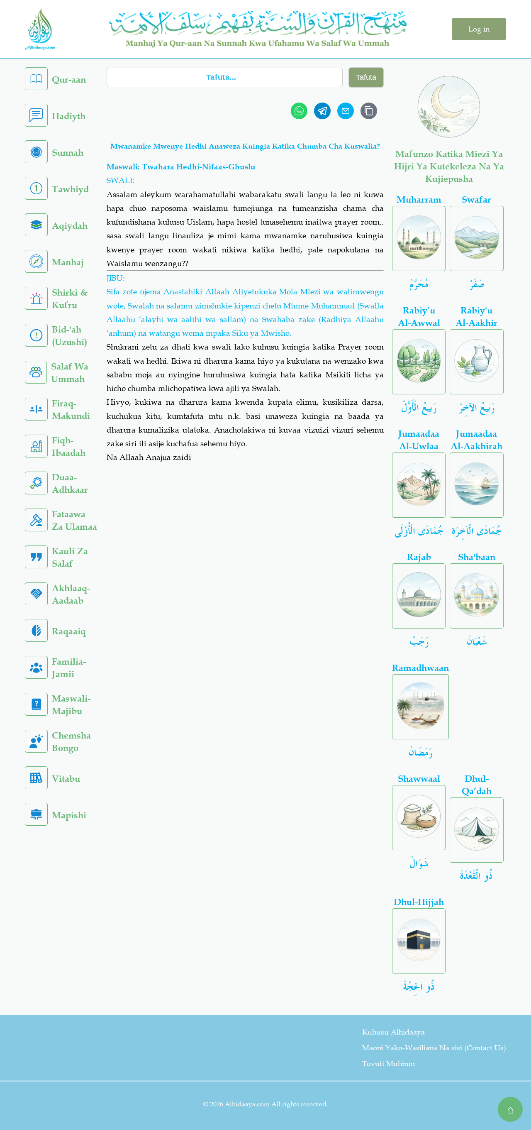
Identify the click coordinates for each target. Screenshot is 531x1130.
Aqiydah (70, 225)
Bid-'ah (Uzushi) (69, 335)
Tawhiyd (70, 189)
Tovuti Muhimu (388, 1063)
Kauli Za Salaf (70, 557)
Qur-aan (69, 79)
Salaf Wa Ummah (69, 372)
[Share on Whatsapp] (299, 111)
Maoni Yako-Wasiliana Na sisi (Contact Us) (434, 1047)
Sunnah (67, 152)
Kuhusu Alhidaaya (393, 1032)
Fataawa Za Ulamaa (74, 520)
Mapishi (69, 815)
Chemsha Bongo (71, 741)
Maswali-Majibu (71, 705)
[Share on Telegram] (322, 111)
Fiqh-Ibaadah (68, 446)
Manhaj (68, 262)
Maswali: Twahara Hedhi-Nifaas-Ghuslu (181, 166)
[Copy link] (368, 111)
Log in (479, 29)
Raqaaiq (69, 631)
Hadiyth (68, 116)
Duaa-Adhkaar (70, 483)
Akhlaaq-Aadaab (71, 594)
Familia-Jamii (69, 668)
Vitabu (66, 778)
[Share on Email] (345, 111)
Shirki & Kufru (70, 299)
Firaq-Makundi (71, 409)
